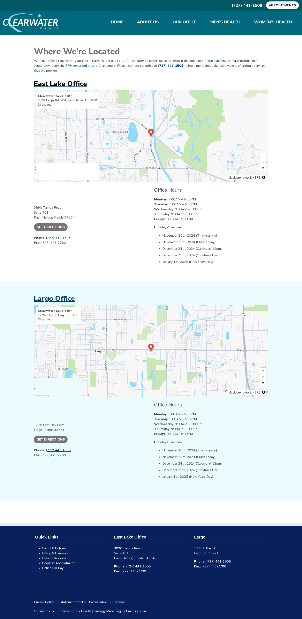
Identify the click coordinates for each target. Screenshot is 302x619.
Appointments (282, 5)
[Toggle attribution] (263, 177)
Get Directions (51, 227)
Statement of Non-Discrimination (83, 602)
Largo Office (54, 298)
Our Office (185, 22)
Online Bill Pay (52, 568)
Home (117, 22)
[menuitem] (117, 22)
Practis (131, 611)
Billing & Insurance (55, 553)
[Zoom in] (263, 156)
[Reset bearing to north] (263, 168)
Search (143, 611)
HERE (256, 177)
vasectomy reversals (49, 65)
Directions (44, 105)
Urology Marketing (107, 611)
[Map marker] (151, 133)
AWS (248, 177)
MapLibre (234, 177)
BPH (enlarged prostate (82, 65)
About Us (148, 22)
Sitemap (119, 602)
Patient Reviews (54, 558)
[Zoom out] (263, 162)
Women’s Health (273, 22)
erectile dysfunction (216, 61)
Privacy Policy (44, 602)
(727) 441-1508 (247, 5)
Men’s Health (225, 22)
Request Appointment (58, 563)
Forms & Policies (54, 548)
